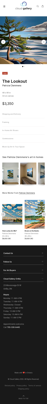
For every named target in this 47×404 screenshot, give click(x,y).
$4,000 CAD (29, 239)
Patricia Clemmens (11, 85)
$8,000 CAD (6, 239)
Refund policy (10, 386)
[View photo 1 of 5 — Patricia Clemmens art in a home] (10, 173)
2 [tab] (24, 66)
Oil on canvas (8, 96)
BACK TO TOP (23, 398)
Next (44, 42)
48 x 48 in (6, 93)
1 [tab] (22, 66)
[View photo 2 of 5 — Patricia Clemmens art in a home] (28, 173)
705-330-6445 (13, 327)
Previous (3, 42)
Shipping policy (23, 389)
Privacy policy (22, 386)
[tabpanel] (23, 40)
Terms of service (34, 386)
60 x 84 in (5, 236)
